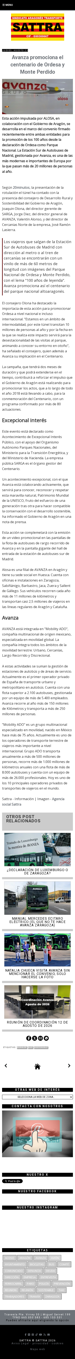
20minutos (21, 187)
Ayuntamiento (15, 1264)
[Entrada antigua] (69, 1066)
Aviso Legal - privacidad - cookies (37, 1343)
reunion (10, 1290)
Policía (44, 1284)
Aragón (24, 1258)
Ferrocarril (13, 1284)
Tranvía (34, 1296)
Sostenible (41, 1047)
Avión (55, 1258)
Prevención (62, 1284)
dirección (12, 1277)
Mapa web (37, 1349)
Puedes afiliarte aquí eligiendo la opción (37, 1320)
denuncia (34, 1271)
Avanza (22, 1047)
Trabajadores (14, 1296)
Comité (64, 1264)
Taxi (61, 1290)
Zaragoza (52, 1296)
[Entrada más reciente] (6, 1066)
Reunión (27, 1290)
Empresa (30, 1277)
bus (30, 1047)
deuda (50, 1271)
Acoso (9, 1258)
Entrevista (48, 1277)
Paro (30, 1284)
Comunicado (14, 1271)
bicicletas (37, 1264)
